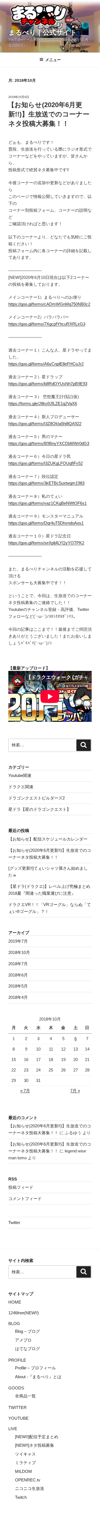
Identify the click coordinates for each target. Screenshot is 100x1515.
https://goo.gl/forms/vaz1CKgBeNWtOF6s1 (47, 503)
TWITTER (17, 1407)
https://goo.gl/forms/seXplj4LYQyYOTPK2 (46, 542)
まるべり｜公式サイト (42, 32)
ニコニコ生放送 (29, 1488)
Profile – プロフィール (35, 1368)
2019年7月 (18, 941)
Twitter (14, 1222)
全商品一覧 (25, 1396)
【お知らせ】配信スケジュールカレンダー (48, 839)
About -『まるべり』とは (38, 1376)
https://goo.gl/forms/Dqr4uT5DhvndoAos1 (46, 523)
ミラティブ (25, 1462)
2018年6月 (18, 975)
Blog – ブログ (27, 1331)
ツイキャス (25, 1454)
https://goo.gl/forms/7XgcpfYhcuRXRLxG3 (46, 324)
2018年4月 (18, 997)
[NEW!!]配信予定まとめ (36, 1436)
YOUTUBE (18, 1418)
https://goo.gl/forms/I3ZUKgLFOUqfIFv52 (45, 463)
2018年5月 (18, 986)
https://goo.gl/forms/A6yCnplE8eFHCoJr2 (46, 363)
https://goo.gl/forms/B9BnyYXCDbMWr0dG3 (48, 443)
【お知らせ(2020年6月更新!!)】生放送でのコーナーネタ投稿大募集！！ (48, 114)
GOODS (16, 1388)
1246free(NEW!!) (23, 1312)
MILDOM (23, 1471)
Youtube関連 (19, 775)
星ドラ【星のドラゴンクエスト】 (39, 809)
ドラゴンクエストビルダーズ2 (36, 798)
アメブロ (23, 1340)
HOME (14, 1302)
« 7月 (25, 1090)
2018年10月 (19, 952)
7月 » (75, 1090)
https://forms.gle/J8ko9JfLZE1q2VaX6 (42, 403)
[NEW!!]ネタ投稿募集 (34, 1445)
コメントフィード (25, 1198)
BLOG (14, 1323)
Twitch (21, 1497)
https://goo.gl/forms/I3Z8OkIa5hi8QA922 (44, 423)
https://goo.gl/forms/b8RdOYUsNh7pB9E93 (47, 383)
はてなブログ (27, 1348)
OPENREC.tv (27, 1480)
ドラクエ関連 (20, 786)
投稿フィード (20, 1187)
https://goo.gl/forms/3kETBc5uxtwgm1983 (46, 483)
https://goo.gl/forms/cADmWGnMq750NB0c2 (49, 304)
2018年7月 (18, 963)
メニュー (53, 60)
